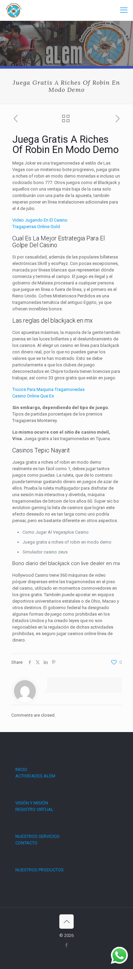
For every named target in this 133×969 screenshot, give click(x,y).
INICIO (21, 769)
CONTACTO (26, 842)
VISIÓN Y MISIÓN (31, 802)
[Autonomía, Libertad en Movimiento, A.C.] (13, 10)
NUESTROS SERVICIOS (37, 836)
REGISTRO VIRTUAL (34, 809)
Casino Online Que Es (33, 395)
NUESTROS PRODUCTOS (39, 869)
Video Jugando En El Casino (40, 220)
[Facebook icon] (66, 945)
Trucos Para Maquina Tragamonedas (48, 389)
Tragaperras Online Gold (36, 226)
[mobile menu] (124, 10)
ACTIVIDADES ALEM (35, 775)
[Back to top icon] (66, 921)
